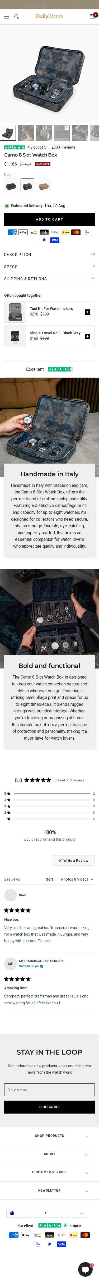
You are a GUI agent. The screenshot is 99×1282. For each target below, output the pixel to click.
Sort (50, 879)
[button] (11, 185)
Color (8, 174)
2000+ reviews (63, 147)
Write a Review (79, 862)
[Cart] (92, 16)
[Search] (16, 16)
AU (46, 1213)
